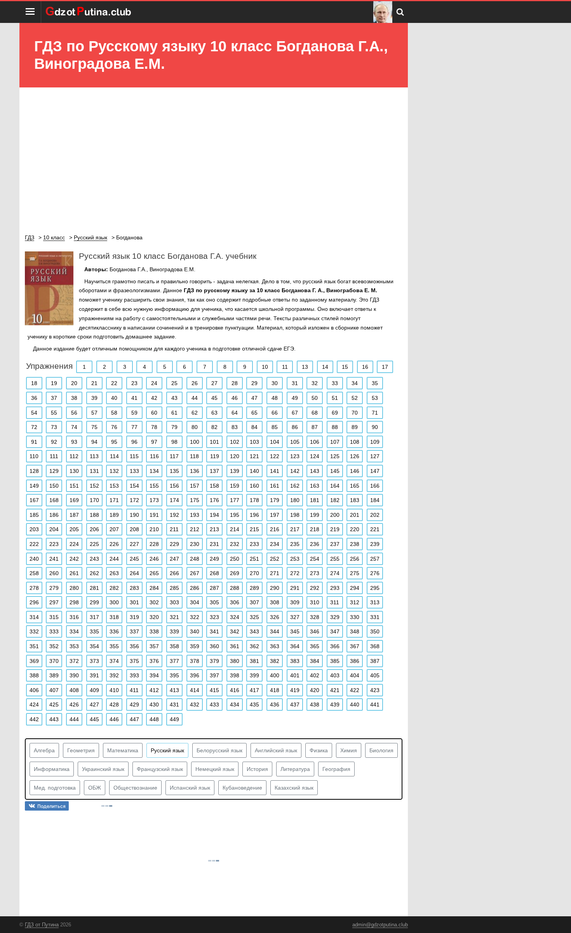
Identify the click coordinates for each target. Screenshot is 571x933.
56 (74, 413)
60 (154, 413)
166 (375, 486)
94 (94, 442)
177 (234, 500)
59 (134, 413)
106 (314, 442)
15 (345, 367)
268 (214, 573)
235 (294, 544)
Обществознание (135, 788)
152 (94, 486)
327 (294, 617)
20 (74, 383)
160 (254, 486)
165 (354, 486)
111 (54, 456)
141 (274, 471)
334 (74, 631)
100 (194, 442)
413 (174, 690)
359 (194, 646)
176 (214, 500)
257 (375, 559)
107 (334, 442)
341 (214, 631)
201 (354, 515)
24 (154, 383)
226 (114, 544)
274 (334, 573)
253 (294, 559)
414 (194, 690)
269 (234, 573)
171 (114, 500)
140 (254, 471)
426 (74, 704)
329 (334, 617)
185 (34, 515)
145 (334, 471)
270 (254, 573)
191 (154, 515)
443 (54, 719)
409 (94, 690)
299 (94, 602)
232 (234, 544)
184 (375, 500)
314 (34, 617)
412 (154, 690)
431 (174, 704)
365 (314, 646)
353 (74, 646)
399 (254, 675)
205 (74, 529)
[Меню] (30, 12)
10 (265, 367)
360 (214, 646)
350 (375, 631)
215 (254, 529)
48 (275, 398)
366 (334, 646)
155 (154, 486)
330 (354, 617)
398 (234, 675)
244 (114, 559)
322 (194, 617)
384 (314, 661)
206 (94, 529)
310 (314, 602)
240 (34, 559)
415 (214, 690)
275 (354, 573)
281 (94, 588)
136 (194, 471)
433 (214, 704)
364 (294, 646)
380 (234, 661)
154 (134, 486)
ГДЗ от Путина (42, 925)
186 (54, 515)
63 (214, 413)
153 (114, 486)
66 (275, 413)
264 (134, 573)
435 (254, 704)
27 (214, 383)
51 (335, 398)
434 (234, 704)
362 (254, 646)
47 (254, 398)
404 (354, 675)
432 (194, 704)
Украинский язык (103, 769)
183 (354, 500)
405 (375, 675)
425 (54, 704)
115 (134, 456)
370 (54, 661)
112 (74, 456)
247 (174, 559)
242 (74, 559)
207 (114, 529)
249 (214, 559)
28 (235, 383)
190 (134, 515)
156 (174, 486)
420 (314, 690)
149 (34, 486)
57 (94, 413)
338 (154, 631)
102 (234, 442)
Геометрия (81, 750)
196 (254, 515)
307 (254, 602)
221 (375, 529)
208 (134, 529)
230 (194, 544)
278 (34, 588)
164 (334, 486)
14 (325, 367)
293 (334, 588)
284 (154, 588)
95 (114, 442)
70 (355, 413)
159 (234, 486)
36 (34, 398)
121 (254, 456)
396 (194, 675)
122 (274, 456)
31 (295, 383)
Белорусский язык (219, 750)
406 (34, 690)
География (336, 769)
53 (375, 398)
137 (214, 471)
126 (354, 456)
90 (375, 427)
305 (214, 602)
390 (74, 675)
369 (34, 661)
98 (174, 442)
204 (54, 529)
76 (114, 427)
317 (94, 617)
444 (74, 719)
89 (355, 427)
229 (174, 544)
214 (234, 529)
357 (154, 646)
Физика (319, 750)
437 (294, 704)
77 (134, 427)
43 (174, 398)
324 (234, 617)
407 (54, 690)
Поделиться (51, 806)
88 (335, 427)
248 (194, 559)
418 (274, 690)
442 (34, 719)
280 (74, 588)
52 (355, 398)
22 (114, 383)
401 (294, 675)
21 (94, 383)
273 (314, 573)
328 (314, 617)
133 (134, 471)
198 (294, 515)
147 (375, 471)
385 (334, 661)
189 (114, 515)
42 (154, 398)
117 (174, 456)
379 (214, 661)
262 (94, 573)
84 (254, 427)
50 (315, 398)
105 (294, 442)
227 (134, 544)
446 (114, 719)
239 (375, 544)
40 (114, 398)
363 (274, 646)
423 (375, 690)
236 (314, 544)
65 (254, 413)
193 (194, 515)
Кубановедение (242, 788)
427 (94, 704)
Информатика (52, 769)
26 (194, 383)
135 (174, 471)
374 (114, 661)
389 (54, 675)
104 (274, 442)
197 (274, 515)
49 (295, 398)
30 (275, 383)
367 (354, 646)
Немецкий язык (214, 769)
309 (294, 602)
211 (174, 529)
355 (114, 646)
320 (154, 617)
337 (134, 631)
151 (74, 486)
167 (34, 500)
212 (194, 529)
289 (254, 588)
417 (254, 690)
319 (134, 617)
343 (254, 631)
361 (234, 646)
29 (254, 383)
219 (334, 529)
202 (375, 515)
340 (194, 631)
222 (34, 544)
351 (34, 646)
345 (294, 631)
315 (54, 617)
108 (354, 442)
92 (54, 442)
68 (315, 413)
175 (194, 500)
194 (214, 515)
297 (54, 602)
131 (94, 471)
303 (174, 602)
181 (314, 500)
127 (375, 456)
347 (334, 631)
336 (114, 631)
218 (314, 529)
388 (34, 675)
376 (154, 661)
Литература (295, 769)
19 (54, 383)
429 (134, 704)
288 (234, 588)
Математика (122, 750)
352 (54, 646)
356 (134, 646)
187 (74, 515)
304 (194, 602)
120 (234, 456)
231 (214, 544)
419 (294, 690)
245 (134, 559)
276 (375, 573)
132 (114, 471)
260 (54, 573)
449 (174, 719)
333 (54, 631)
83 (235, 427)
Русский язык (167, 750)
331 (375, 617)
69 (335, 413)
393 (134, 675)
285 (174, 588)
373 (94, 661)
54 (34, 413)
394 (154, 675)
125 (334, 456)
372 (74, 661)
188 (94, 515)
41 (134, 398)
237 (334, 544)
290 (274, 588)
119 (214, 456)
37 (54, 398)
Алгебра (44, 750)
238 (354, 544)
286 (194, 588)
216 (274, 529)
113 (94, 456)
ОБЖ (94, 788)
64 (235, 413)
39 (94, 398)
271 (274, 573)
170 (94, 500)
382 (274, 661)
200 (334, 515)
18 (34, 383)
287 (214, 588)
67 (295, 413)
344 (274, 631)
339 (174, 631)
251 (254, 559)
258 (34, 573)
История (257, 769)
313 (375, 602)
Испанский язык (190, 788)
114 (114, 456)
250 (234, 559)
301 (134, 602)
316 (74, 617)
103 (254, 442)
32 (315, 383)
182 (334, 500)
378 (194, 661)
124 (314, 456)
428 (114, 704)
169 (74, 500)
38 (74, 398)
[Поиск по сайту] (400, 12)
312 (354, 602)
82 (214, 427)
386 (354, 661)
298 (74, 602)
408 (74, 690)
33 (335, 383)
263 (114, 573)
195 (234, 515)
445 (94, 719)
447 (134, 719)
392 (114, 675)
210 (154, 529)
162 (294, 486)
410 (114, 690)
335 (94, 631)
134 (154, 471)
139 (234, 471)
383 (294, 661)
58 (114, 413)
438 (314, 704)
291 (294, 588)
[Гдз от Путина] (89, 12)
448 (154, 719)
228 (154, 544)
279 (54, 588)
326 (274, 617)
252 (274, 559)
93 (74, 442)
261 (74, 573)
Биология (381, 750)
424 (34, 704)
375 (134, 661)
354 (94, 646)
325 (254, 617)
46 (235, 398)
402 (314, 675)
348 (354, 631)
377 (174, 661)
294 (354, 588)
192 (174, 515)
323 (214, 617)
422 (354, 690)
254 (314, 559)
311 (334, 602)
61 (174, 413)
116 (154, 456)
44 (194, 398)
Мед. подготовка (55, 788)
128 (34, 471)
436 (274, 704)
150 (54, 486)
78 (154, 427)
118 (194, 456)
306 (234, 602)
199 (314, 515)
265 (154, 573)
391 (94, 675)
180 (294, 500)
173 (154, 500)
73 (54, 427)
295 (375, 588)
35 (375, 383)
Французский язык (160, 769)
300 (114, 602)
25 (174, 383)
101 (214, 442)
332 (34, 631)
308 (274, 602)
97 (154, 442)
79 (174, 427)
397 (214, 675)
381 (254, 661)
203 (34, 529)
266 (174, 573)
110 (34, 456)
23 (134, 383)
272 (294, 573)
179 (274, 500)
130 (74, 471)
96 (134, 442)
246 (154, 559)
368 (375, 646)
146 (354, 471)
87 (315, 427)
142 (294, 471)
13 (305, 367)
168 (54, 500)
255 (334, 559)
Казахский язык (294, 788)
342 (234, 631)
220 (354, 529)
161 (274, 486)
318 (114, 617)
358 (174, 646)
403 (334, 675)
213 (214, 529)
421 (334, 690)
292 (314, 588)
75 (94, 427)
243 (94, 559)
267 (194, 573)
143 (314, 471)
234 (274, 544)
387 (375, 661)
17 (385, 367)
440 (354, 704)
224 (74, 544)
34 (355, 383)
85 (275, 427)
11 (285, 367)
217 (294, 529)
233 (254, 544)
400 (274, 675)
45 (214, 398)
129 (54, 471)
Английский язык (276, 750)
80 (194, 427)
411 (134, 690)
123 (294, 456)
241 (54, 559)
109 (375, 442)
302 (154, 602)
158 (214, 486)
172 (134, 500)
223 (54, 544)
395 (174, 675)
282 (114, 588)
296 (34, 602)
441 (375, 704)
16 (365, 367)
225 (94, 544)
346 (314, 631)
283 (134, 588)
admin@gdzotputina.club (380, 925)
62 (194, 413)
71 (375, 413)
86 (295, 427)
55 (54, 413)
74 (74, 427)
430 (154, 704)
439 (334, 704)
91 (34, 442)
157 (194, 486)
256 (354, 559)
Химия (348, 750)
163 (314, 486)
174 (174, 500)
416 (234, 690)
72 (34, 427)
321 (174, 617)
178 (254, 500)
